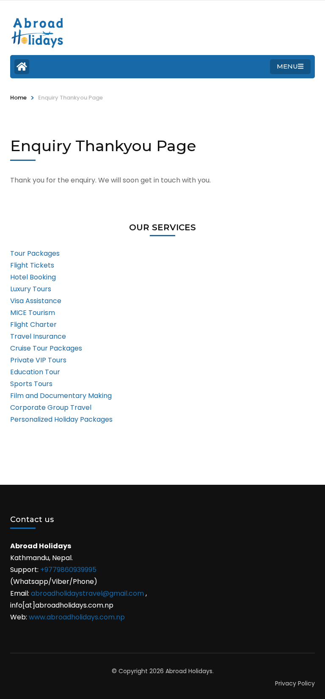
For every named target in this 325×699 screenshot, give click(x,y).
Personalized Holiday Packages (61, 419)
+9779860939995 (68, 570)
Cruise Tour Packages (46, 348)
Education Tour (35, 372)
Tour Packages (35, 253)
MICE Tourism (32, 313)
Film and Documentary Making (61, 396)
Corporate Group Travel (50, 407)
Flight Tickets (32, 265)
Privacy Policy (295, 683)
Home (18, 98)
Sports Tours (31, 384)
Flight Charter (33, 324)
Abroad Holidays (188, 671)
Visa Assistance (35, 301)
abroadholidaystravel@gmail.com (87, 593)
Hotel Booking (33, 277)
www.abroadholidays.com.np (77, 617)
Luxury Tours (30, 289)
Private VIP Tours (38, 360)
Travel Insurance (38, 336)
